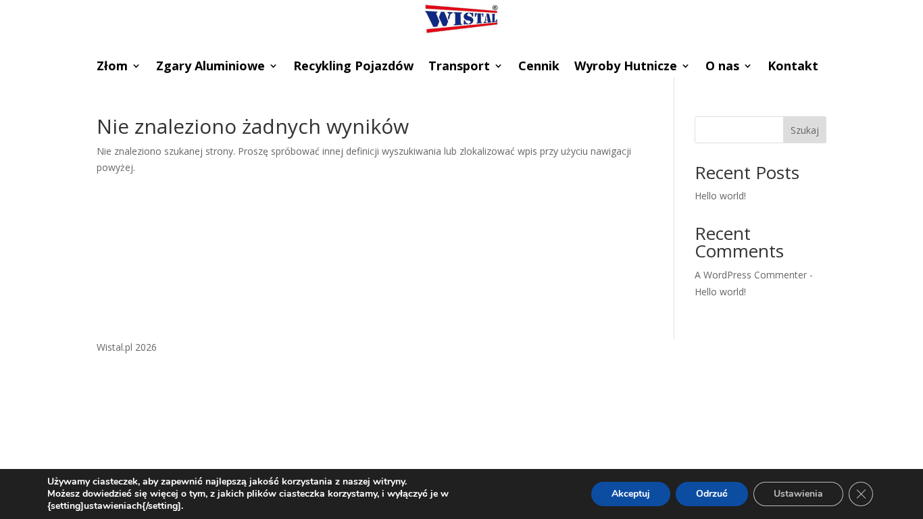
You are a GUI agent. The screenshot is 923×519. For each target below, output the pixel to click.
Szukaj (805, 130)
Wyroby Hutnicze (625, 67)
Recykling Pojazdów (353, 67)
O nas (722, 67)
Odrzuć (712, 493)
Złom (112, 67)
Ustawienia (798, 493)
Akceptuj (631, 493)
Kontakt (793, 67)
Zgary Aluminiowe (210, 67)
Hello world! (720, 195)
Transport (459, 67)
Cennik (538, 67)
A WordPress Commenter (751, 274)
